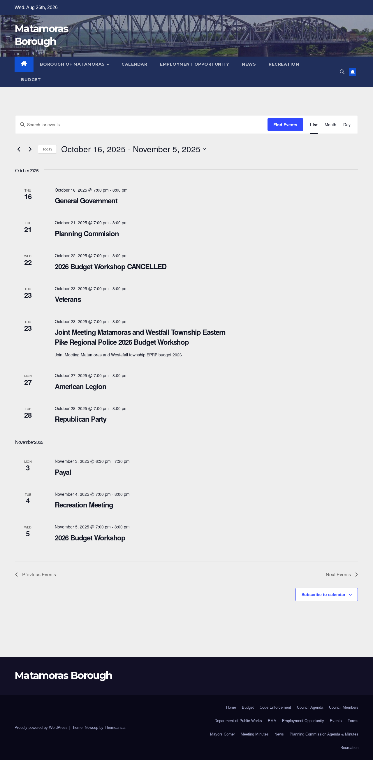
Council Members (343, 707)
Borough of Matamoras (73, 64)
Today (47, 148)
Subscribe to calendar (323, 594)
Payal (63, 472)
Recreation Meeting (84, 504)
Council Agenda (310, 707)
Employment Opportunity (194, 64)
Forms (353, 721)
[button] (342, 71)
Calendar (134, 64)
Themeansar (115, 727)
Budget (31, 79)
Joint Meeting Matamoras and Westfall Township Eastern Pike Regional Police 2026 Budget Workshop (140, 337)
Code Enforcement (275, 707)
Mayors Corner (222, 734)
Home (231, 707)
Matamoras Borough (63, 675)
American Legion (80, 386)
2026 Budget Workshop (90, 537)
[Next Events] (30, 149)
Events (336, 721)
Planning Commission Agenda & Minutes (324, 734)
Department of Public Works (238, 721)
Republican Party (80, 419)
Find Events (285, 124)
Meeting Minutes (255, 734)
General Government (86, 200)
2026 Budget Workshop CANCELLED (110, 266)
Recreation (284, 64)
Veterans (68, 299)
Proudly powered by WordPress (42, 727)
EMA (272, 721)
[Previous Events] (18, 149)
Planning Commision (87, 233)
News (249, 64)
